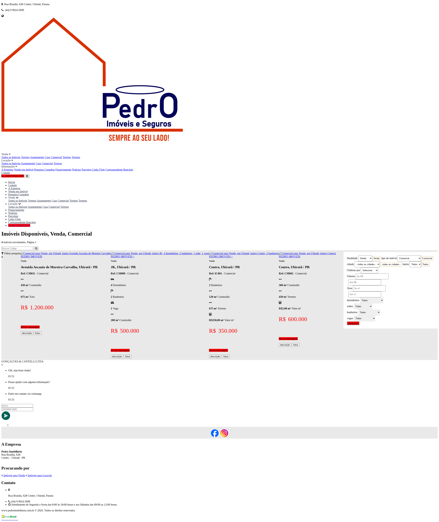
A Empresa (7, 169)
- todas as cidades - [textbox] (391, 264)
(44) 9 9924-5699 (20, 225)
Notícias (76, 169)
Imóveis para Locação (39, 475)
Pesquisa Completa (44, 169)
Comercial (56, 157)
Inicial (11, 182)
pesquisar (353, 323)
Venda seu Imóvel (23, 169)
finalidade (352, 258)
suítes (350, 306)
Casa (47, 157)
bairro (406, 264)
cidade (350, 264)
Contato (5, 172)
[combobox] (376, 258)
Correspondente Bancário (119, 169)
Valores (351, 276)
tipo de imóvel (389, 258)
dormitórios (353, 300)
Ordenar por (353, 270)
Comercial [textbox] (427, 258)
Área (349, 288)
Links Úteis (98, 169)
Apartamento (37, 157)
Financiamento (63, 169)
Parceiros (87, 169)
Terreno (25, 157)
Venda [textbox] (376, 258)
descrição (27, 333)
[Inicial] (108, 151)
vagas (350, 318)
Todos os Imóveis (10, 157)
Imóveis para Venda (14, 475)
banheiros (352, 312)
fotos (37, 333)
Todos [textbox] (425, 264)
